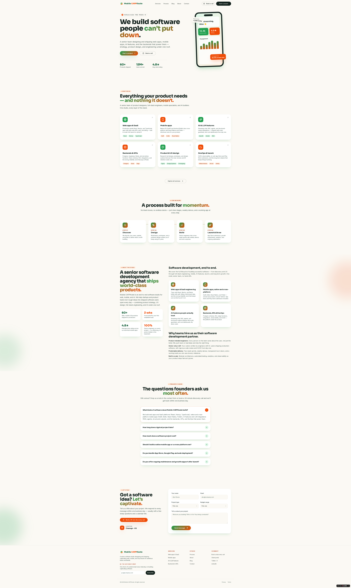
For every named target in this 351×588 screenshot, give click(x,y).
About (179, 3)
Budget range (204, 502)
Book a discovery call (218, 554)
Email (202, 493)
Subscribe (150, 572)
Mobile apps (172, 557)
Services (158, 3)
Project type (175, 502)
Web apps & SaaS (173, 554)
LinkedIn (214, 564)
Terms (229, 582)
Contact (186, 3)
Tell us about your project (179, 511)
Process (166, 3)
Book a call (209, 3)
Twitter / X (215, 560)
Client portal (215, 557)
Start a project (223, 3)
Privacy (224, 582)
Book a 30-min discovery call (135, 520)
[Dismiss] (349, 586)
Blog (173, 3)
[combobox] (185, 506)
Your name (174, 493)
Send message (179, 528)
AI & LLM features (173, 560)
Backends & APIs (173, 564)
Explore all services (174, 181)
